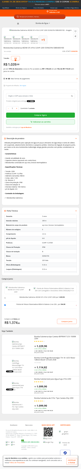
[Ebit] (65, 432)
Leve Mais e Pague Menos (71, 8)
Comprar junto (66, 321)
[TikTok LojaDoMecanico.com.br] (13, 444)
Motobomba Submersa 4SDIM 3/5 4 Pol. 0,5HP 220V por (42, 297)
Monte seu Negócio (21, 8)
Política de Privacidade (17, 463)
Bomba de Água (42, 23)
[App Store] (50, 438)
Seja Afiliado (5, 8)
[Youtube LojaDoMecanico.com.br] (13, 442)
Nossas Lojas (53, 8)
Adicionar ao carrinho (42, 122)
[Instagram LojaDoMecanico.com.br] (8, 444)
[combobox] (39, 16)
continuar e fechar (72, 461)
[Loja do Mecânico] (31, 11)
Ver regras (23, 85)
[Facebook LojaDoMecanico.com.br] (8, 442)
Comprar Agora (40, 115)
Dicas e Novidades (39, 8)
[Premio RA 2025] (65, 444)
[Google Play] (50, 442)
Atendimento (13, 425)
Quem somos (29, 425)
